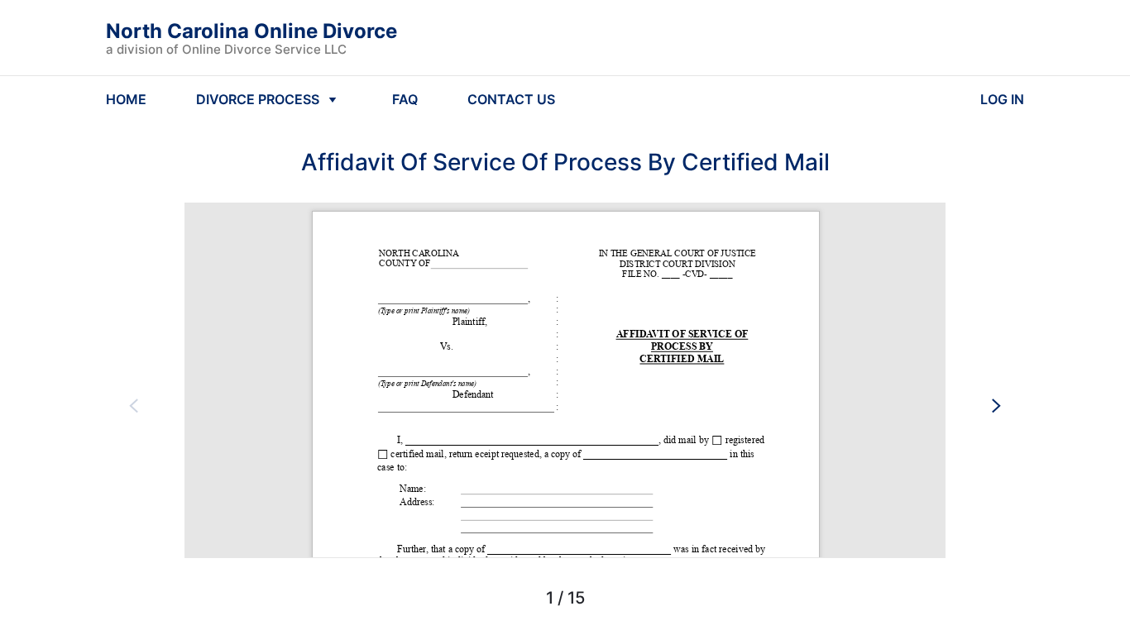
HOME (126, 99)
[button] (134, 405)
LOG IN (1002, 99)
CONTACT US (511, 99)
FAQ (405, 99)
